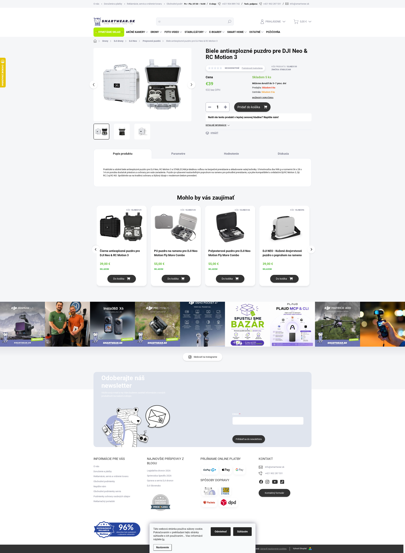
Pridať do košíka (248, 107)
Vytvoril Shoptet (300, 548)
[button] (122, 279)
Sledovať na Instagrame (205, 357)
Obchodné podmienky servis (107, 491)
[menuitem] (108, 32)
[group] (124, 247)
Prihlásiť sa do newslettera (249, 439)
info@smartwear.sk (274, 467)
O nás (96, 4)
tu (163, 539)
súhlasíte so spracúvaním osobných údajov (270, 429)
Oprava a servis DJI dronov (160, 480)
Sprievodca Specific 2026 (159, 475)
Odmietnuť (221, 531)
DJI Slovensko (154, 485)
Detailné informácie (216, 125)
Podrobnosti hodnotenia (252, 68)
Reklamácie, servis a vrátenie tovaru (144, 4)
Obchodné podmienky (177, 4)
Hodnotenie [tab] (231, 153)
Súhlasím (242, 531)
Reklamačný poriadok (104, 501)
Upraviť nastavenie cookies (273, 548)
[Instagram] (267, 481)
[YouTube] (274, 481)
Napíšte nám (99, 486)
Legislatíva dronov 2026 (159, 470)
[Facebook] (261, 481)
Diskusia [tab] (283, 153)
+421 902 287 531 (274, 473)
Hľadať (229, 21)
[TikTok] (282, 481)
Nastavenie (162, 547)
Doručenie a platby (113, 4)
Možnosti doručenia (262, 98)
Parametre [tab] (178, 153)
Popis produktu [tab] (122, 153)
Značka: (281, 69)
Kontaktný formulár (274, 493)
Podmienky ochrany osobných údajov (111, 496)
